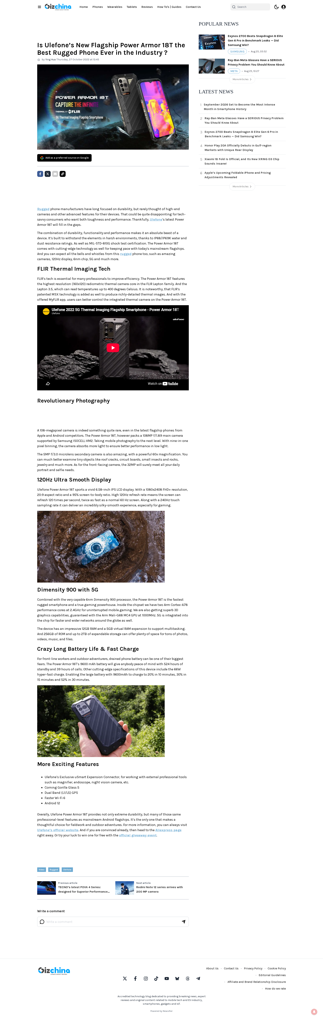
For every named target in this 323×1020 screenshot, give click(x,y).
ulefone (67, 869)
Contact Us (193, 7)
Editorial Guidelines (272, 975)
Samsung (237, 51)
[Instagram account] (146, 978)
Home (83, 7)
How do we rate (275, 988)
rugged (126, 254)
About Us (212, 968)
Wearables (114, 7)
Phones (97, 7)
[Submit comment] (183, 921)
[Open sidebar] (39, 7)
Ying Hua (50, 59)
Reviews (147, 7)
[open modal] (283, 7)
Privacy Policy (253, 968)
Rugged (43, 209)
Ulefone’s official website (57, 830)
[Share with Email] (55, 174)
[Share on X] (48, 174)
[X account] (125, 978)
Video (41, 869)
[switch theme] (276, 7)
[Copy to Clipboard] (63, 174)
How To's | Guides (169, 7)
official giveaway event (137, 835)
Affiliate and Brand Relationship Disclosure (256, 982)
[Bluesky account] (177, 978)
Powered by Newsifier (161, 1011)
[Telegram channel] (198, 978)
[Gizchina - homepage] (58, 7)
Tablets (132, 7)
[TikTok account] (156, 978)
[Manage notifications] (314, 1012)
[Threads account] (187, 978)
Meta (234, 71)
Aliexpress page (168, 830)
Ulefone (156, 219)
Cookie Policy (277, 968)
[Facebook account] (135, 978)
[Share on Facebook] (40, 174)
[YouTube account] (166, 978)
